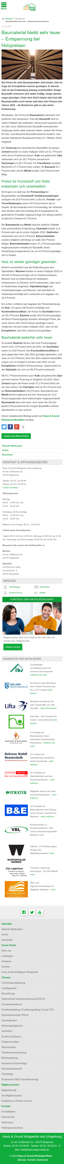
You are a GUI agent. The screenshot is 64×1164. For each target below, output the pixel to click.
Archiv (5, 450)
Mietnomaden (8, 1047)
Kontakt (5, 1106)
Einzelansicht (20, 19)
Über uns (6, 950)
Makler (42, 592)
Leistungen (7, 956)
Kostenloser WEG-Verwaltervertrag (19, 1079)
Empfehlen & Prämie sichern (16, 1101)
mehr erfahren (47, 816)
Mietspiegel (14, 587)
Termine (5, 966)
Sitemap (21, 1159)
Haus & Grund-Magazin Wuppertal (19, 972)
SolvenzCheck (15, 592)
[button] (4, 426)
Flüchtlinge (7, 1074)
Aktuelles (9, 19)
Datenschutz (8, 1117)
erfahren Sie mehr (38, 675)
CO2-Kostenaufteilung (13, 983)
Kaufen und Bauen (11, 1036)
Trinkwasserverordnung (13, 1052)
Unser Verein (8, 945)
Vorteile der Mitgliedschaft (32, 599)
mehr (51, 853)
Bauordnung (8, 993)
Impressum (7, 1122)
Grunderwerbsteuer (11, 1004)
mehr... (54, 889)
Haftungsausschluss (12, 1127)
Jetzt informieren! (48, 708)
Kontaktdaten (8, 1111)
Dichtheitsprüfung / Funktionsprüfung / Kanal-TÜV (27, 1009)
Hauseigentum (9, 1020)
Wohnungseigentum (12, 1025)
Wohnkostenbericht (11, 1068)
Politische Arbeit (10, 1042)
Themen (6, 977)
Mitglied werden (13, 647)
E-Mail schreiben (10, 487)
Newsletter (7, 454)
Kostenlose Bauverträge (14, 1063)
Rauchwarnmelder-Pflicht (14, 1015)
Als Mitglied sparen (11, 1095)
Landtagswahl (8, 988)
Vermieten (6, 1031)
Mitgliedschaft (8, 1090)
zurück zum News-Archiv (16, 436)
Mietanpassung (9, 1058)
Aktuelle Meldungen (12, 446)
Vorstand (6, 961)
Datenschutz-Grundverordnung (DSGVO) (23, 999)
